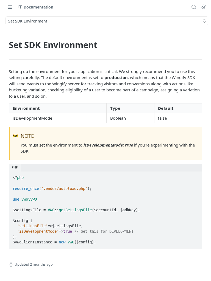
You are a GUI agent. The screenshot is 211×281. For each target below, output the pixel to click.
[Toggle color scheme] (203, 6)
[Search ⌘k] (193, 6)
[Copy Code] (195, 176)
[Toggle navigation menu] (9, 6)
